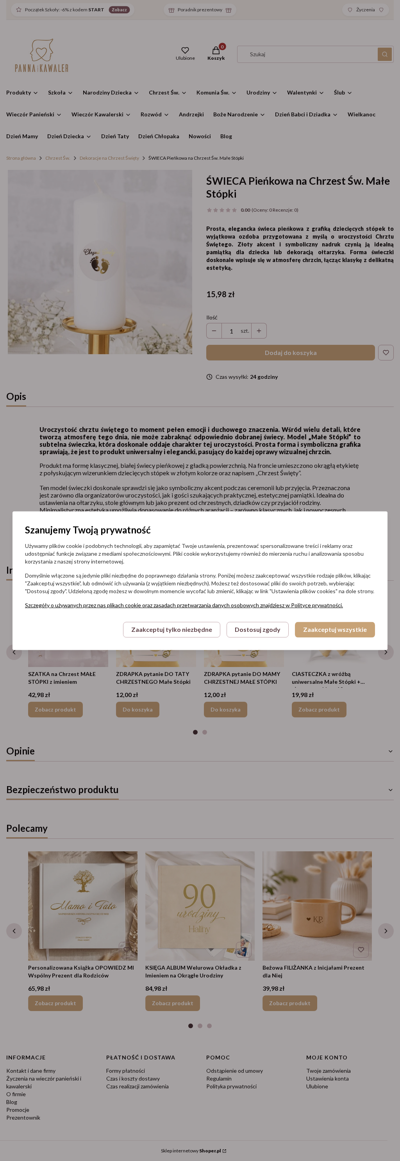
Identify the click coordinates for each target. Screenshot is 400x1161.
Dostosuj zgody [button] (257, 629)
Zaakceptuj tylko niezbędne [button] (171, 629)
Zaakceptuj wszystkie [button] (335, 629)
